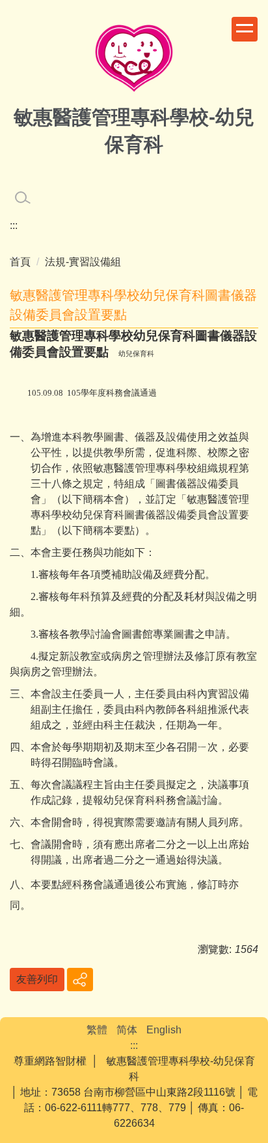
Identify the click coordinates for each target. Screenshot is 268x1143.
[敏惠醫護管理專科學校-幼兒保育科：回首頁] (134, 60)
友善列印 (37, 979)
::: (14, 225)
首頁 (20, 261)
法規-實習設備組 (83, 261)
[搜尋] (23, 198)
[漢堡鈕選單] (245, 29)
